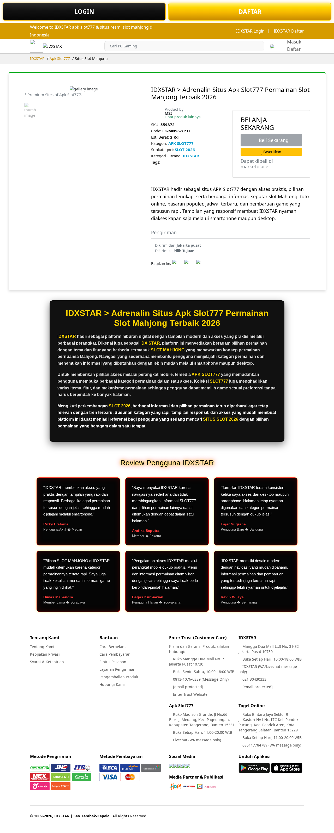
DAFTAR (249, 11)
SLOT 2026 (185, 149)
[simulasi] (272, 46)
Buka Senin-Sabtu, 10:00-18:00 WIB (203, 671)
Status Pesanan (112, 661)
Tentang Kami (42, 646)
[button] (259, 46)
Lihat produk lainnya (183, 116)
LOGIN (84, 11)
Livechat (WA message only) (196, 739)
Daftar (294, 49)
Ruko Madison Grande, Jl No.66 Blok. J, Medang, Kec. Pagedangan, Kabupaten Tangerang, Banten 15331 (202, 719)
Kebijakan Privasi (45, 654)
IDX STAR (150, 343)
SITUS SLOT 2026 (220, 419)
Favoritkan (271, 151)
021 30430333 (253, 679)
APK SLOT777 (181, 143)
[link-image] (84, 88)
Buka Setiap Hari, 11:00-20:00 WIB (202, 732)
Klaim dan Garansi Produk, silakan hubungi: (199, 649)
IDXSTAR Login (250, 31)
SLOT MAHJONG (167, 350)
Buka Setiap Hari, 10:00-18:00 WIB (271, 659)
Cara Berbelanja (113, 646)
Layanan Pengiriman (117, 669)
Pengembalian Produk (118, 676)
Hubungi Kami (112, 684)
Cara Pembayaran (114, 654)
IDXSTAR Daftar (289, 31)
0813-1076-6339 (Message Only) (200, 679)
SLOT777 (219, 381)
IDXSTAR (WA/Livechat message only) (267, 669)
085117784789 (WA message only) (271, 745)
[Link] (52, 46)
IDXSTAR (37, 58)
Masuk (294, 42)
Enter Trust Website (189, 694)
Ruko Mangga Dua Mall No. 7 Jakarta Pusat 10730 (196, 661)
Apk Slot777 (60, 58)
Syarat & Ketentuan (47, 661)
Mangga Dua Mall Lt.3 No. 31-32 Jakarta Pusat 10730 (268, 649)
